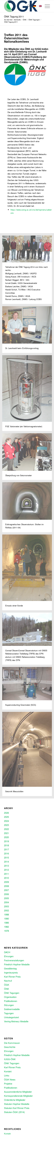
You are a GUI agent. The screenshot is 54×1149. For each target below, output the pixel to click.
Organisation (10, 996)
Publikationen (10, 1001)
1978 (6, 930)
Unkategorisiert (11, 1017)
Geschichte (9, 1046)
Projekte (8, 1083)
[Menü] (46, 6)
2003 (6, 906)
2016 (6, 853)
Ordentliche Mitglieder (14, 1099)
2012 (6, 869)
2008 (6, 886)
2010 (6, 877)
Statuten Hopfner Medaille (16, 1103)
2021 (6, 833)
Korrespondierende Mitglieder (18, 1095)
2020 (6, 837)
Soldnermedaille (12, 1009)
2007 (6, 890)
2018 (6, 845)
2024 (6, 820)
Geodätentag (10, 968)
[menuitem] (27, 6)
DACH (7, 952)
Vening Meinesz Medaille (16, 1021)
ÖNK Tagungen (11, 992)
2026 (6, 812)
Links (6, 1075)
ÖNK (6, 988)
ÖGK (6, 984)
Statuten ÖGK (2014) (14, 1112)
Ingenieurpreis (11, 972)
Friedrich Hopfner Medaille (17, 964)
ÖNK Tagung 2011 (14, 16)
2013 (6, 865)
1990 (6, 918)
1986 (6, 922)
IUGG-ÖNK (10, 1059)
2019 (6, 841)
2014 (6, 861)
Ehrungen (9, 956)
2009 (6, 881)
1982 (6, 926)
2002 (6, 910)
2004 (6, 902)
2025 (6, 816)
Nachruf (8, 980)
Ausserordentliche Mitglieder (18, 1091)
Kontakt (8, 1071)
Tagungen (9, 1013)
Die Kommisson (12, 1042)
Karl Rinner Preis (12, 976)
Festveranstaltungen (14, 960)
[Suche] (27, 6)
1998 (6, 914)
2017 (6, 849)
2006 (6, 894)
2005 (6, 898)
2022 (6, 829)
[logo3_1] (22, 6)
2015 (6, 857)
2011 (6, 873)
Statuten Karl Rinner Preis (16, 1108)
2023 (6, 825)
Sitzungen (9, 1005)
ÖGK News (9, 1079)
